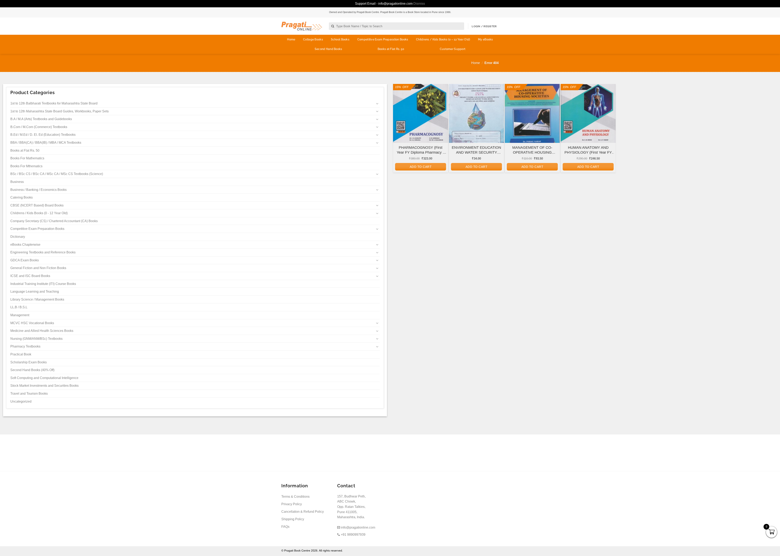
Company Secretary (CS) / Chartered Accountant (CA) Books (54, 221)
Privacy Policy (291, 504)
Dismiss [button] (419, 3)
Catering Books (21, 197)
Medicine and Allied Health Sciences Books (41, 330)
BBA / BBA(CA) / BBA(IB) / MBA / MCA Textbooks (45, 142)
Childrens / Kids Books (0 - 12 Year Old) (39, 213)
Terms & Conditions (295, 496)
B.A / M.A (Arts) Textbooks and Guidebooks (41, 119)
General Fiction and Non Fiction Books (38, 268)
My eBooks (485, 39)
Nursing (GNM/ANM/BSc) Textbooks (36, 338)
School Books (340, 39)
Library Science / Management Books (37, 299)
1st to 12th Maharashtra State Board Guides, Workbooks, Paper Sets (59, 111)
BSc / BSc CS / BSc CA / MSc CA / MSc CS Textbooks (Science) (56, 174)
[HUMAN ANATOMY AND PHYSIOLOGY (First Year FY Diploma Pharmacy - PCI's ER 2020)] (588, 117)
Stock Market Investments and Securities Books (44, 385)
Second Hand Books (328, 49)
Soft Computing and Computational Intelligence (44, 378)
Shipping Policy (292, 519)
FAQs (285, 526)
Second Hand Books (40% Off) (32, 370)
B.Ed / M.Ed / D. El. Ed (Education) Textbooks (43, 134)
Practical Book (20, 354)
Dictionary (17, 236)
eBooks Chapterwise (25, 244)
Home (291, 39)
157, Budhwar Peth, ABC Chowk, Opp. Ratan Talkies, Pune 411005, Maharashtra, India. (351, 507)
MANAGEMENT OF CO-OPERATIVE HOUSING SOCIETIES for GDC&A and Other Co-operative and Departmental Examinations (532, 150)
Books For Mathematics (27, 158)
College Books (313, 39)
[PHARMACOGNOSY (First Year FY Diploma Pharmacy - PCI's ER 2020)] (420, 117)
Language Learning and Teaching (34, 291)
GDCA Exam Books (24, 260)
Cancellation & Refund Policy (302, 511)
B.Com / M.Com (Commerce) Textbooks (38, 127)
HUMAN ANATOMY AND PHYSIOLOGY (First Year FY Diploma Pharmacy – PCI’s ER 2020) (588, 150)
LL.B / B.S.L (18, 307)
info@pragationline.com (357, 527)
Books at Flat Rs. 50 (391, 49)
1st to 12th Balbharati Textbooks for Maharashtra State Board (54, 103)
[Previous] (399, 139)
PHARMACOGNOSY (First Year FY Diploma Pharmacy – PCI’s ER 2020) (421, 150)
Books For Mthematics (26, 166)
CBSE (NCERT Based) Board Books (37, 205)
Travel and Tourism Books (29, 393)
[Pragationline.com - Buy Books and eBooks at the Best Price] (301, 26)
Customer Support (452, 49)
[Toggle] (377, 103)
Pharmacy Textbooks (25, 346)
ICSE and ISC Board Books (30, 276)
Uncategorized (20, 401)
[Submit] (333, 26)
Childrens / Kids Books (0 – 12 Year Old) (443, 39)
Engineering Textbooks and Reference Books (43, 252)
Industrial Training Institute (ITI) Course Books (43, 284)
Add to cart (420, 166)
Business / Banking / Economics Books (38, 189)
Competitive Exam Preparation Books (382, 39)
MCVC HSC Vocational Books (32, 323)
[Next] (610, 139)
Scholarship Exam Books (28, 362)
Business (17, 182)
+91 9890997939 (352, 534)
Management (19, 315)
